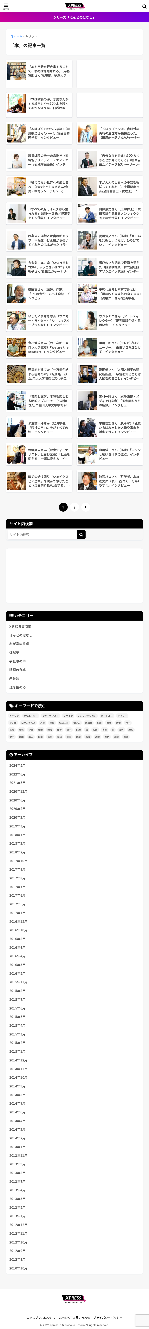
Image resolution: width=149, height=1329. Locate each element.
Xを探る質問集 (20, 626)
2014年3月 (17, 1129)
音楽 (126, 736)
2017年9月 (17, 869)
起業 (78, 736)
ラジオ (13, 722)
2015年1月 (17, 1051)
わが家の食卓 (19, 643)
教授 (50, 729)
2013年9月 (17, 1164)
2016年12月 (18, 921)
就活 (40, 729)
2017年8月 (17, 878)
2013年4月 (17, 1190)
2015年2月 (17, 1042)
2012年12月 (18, 1224)
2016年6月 (17, 947)
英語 (59, 736)
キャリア (14, 715)
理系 (130, 729)
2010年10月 (18, 1268)
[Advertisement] (110, 74)
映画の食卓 (17, 669)
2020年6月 (17, 800)
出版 (99, 722)
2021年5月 (17, 782)
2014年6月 (17, 1112)
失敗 (12, 729)
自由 (40, 736)
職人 (31, 736)
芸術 (50, 736)
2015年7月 (17, 999)
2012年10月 (18, 1242)
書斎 (104, 729)
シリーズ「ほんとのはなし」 (74, 17)
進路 (107, 736)
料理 (78, 729)
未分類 (14, 678)
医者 (118, 722)
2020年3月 (17, 817)
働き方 (76, 722)
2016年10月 (18, 930)
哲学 (128, 722)
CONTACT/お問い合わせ (74, 1317)
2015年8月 (17, 990)
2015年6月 (17, 1008)
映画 (95, 729)
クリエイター (31, 715)
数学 (69, 729)
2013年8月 (17, 1172)
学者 (31, 729)
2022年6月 (17, 774)
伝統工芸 (63, 722)
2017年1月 (17, 912)
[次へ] (85, 507)
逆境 (97, 736)
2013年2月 (17, 1207)
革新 (116, 736)
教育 (59, 729)
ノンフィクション (87, 715)
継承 (21, 736)
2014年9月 (17, 1086)
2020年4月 (17, 808)
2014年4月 (17, 1120)
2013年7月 (17, 1181)
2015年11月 (18, 982)
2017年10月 (18, 860)
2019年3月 (17, 826)
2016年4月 (17, 956)
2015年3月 (17, 1034)
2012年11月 (18, 1233)
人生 (42, 722)
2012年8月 (17, 1259)
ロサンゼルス (28, 722)
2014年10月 (18, 1077)
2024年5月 (17, 765)
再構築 (88, 722)
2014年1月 (17, 1146)
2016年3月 (17, 964)
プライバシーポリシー (107, 1317)
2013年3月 (17, 1198)
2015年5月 (17, 1016)
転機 (88, 736)
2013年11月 (18, 1155)
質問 (69, 736)
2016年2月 (17, 973)
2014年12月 (18, 1060)
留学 (12, 736)
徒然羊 (14, 652)
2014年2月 (17, 1138)
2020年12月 (18, 791)
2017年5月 (17, 904)
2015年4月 (17, 1025)
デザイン (68, 715)
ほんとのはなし (20, 635)
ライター (122, 715)
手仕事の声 (17, 661)
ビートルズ (107, 715)
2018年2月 (17, 852)
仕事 (52, 722)
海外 (121, 729)
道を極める (17, 687)
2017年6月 (17, 895)
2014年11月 (18, 1068)
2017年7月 (17, 886)
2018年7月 (17, 834)
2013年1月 (17, 1216)
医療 (109, 722)
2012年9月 (17, 1250)
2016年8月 (17, 938)
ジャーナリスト (50, 715)
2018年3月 (17, 843)
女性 (21, 729)
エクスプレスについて (41, 1317)
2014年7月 (17, 1103)
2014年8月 (17, 1094)
